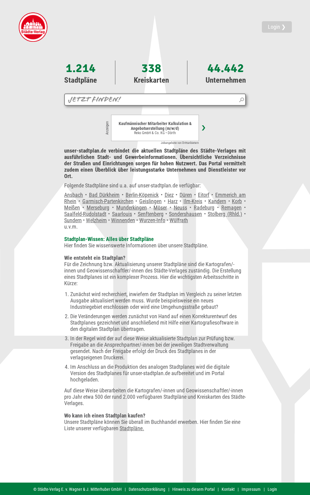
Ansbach (73, 195)
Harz (173, 201)
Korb (237, 201)
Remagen (231, 207)
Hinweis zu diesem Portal (193, 489)
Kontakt (228, 489)
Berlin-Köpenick (142, 195)
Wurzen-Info (152, 220)
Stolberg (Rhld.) (225, 214)
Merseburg (98, 207)
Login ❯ (277, 27)
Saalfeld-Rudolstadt (85, 214)
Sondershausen (185, 214)
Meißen (72, 207)
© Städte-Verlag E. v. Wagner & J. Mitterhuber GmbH (77, 489)
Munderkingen (131, 207)
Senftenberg (150, 214)
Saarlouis (122, 214)
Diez (169, 195)
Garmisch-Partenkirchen (108, 201)
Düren (186, 195)
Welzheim (96, 220)
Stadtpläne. (132, 428)
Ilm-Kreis (192, 201)
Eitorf (203, 195)
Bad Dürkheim (104, 195)
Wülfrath (179, 220)
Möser (160, 207)
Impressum (251, 489)
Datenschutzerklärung (147, 489)
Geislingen (150, 201)
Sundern (73, 220)
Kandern (217, 201)
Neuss (180, 207)
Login (272, 489)
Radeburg (204, 207)
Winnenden (123, 220)
